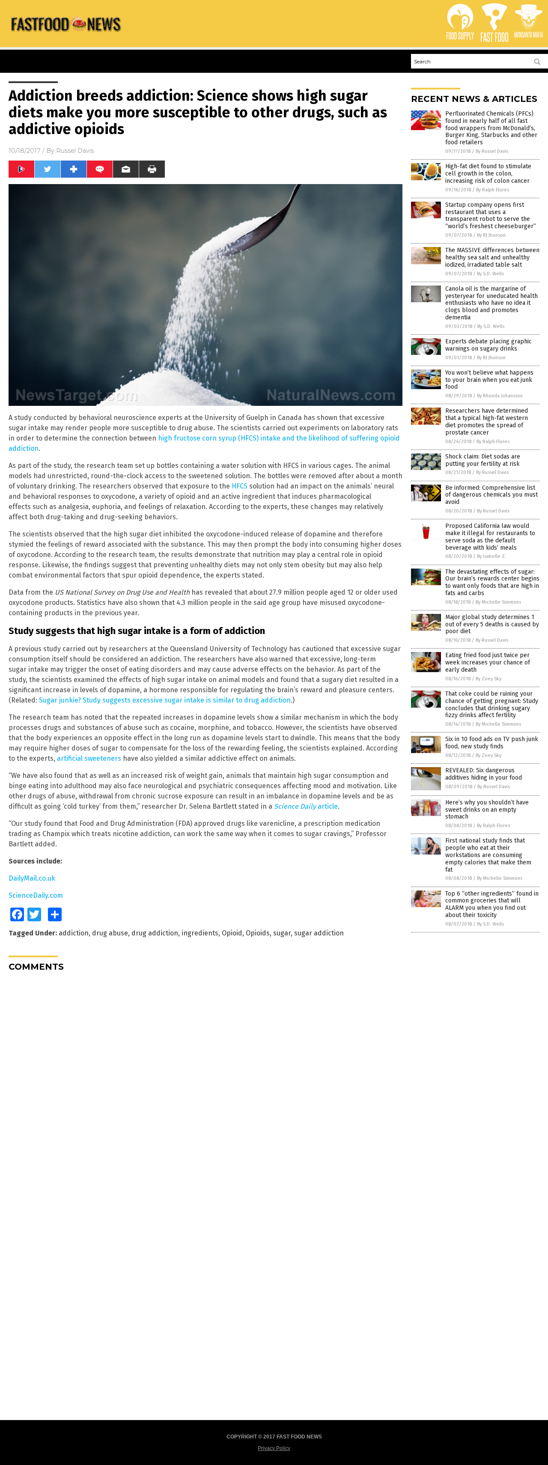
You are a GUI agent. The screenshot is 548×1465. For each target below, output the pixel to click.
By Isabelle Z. (491, 556)
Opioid (232, 933)
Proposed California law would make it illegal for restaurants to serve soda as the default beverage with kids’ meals (490, 536)
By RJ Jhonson (491, 235)
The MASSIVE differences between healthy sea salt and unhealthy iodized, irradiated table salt (492, 257)
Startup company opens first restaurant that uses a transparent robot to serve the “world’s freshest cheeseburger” (490, 215)
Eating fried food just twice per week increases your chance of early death (487, 662)
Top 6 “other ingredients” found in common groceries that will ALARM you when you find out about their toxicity (492, 904)
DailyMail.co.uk (32, 878)
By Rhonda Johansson (500, 396)
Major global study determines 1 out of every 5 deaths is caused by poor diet (492, 624)
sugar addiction (319, 933)
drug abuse (110, 933)
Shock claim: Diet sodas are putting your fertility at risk (482, 460)
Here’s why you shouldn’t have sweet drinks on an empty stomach (487, 810)
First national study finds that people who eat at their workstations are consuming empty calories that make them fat (488, 855)
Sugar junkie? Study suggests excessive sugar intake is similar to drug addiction (165, 700)
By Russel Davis (492, 151)
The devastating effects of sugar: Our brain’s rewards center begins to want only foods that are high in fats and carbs (492, 582)
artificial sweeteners (89, 758)
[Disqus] (205, 1085)
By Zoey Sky (488, 679)
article (306, 806)
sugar (282, 933)
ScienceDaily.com (36, 895)
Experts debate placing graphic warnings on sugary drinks (488, 345)
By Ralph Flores (492, 190)
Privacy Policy (274, 1448)
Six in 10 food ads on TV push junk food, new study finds (491, 742)
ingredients (200, 933)
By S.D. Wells (490, 274)
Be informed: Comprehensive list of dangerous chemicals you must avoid (491, 495)
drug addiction (154, 933)
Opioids (258, 933)
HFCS (239, 486)
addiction (74, 933)
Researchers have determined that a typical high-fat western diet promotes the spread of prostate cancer (486, 421)
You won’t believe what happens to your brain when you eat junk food (489, 380)
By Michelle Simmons (498, 602)
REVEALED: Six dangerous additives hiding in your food (483, 774)
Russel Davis (75, 151)
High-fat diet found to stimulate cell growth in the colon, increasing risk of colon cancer (488, 174)
